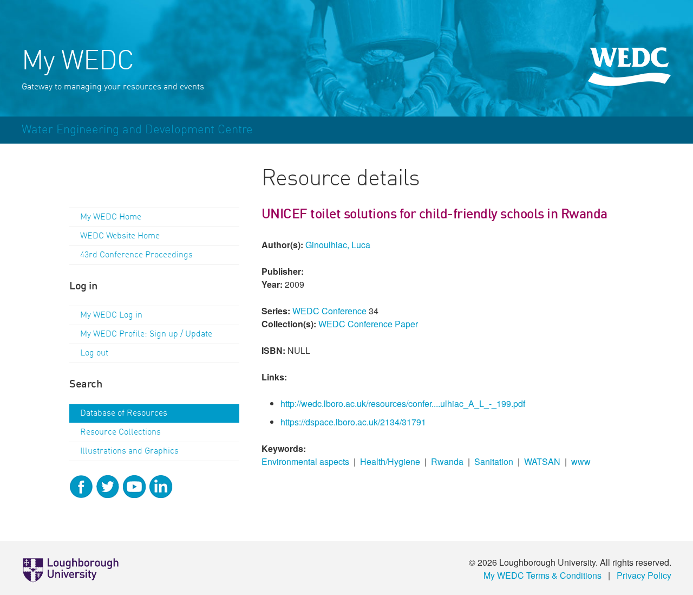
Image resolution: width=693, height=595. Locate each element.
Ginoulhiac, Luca (337, 244)
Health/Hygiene (390, 461)
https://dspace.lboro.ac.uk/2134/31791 (353, 422)
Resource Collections (120, 432)
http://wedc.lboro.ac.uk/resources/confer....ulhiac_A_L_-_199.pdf (402, 403)
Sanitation (493, 461)
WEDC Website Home (120, 236)
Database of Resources (123, 413)
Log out (94, 353)
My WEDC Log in (111, 315)
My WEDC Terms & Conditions (542, 575)
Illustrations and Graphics (129, 451)
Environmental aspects (305, 461)
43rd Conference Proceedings (136, 255)
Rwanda (447, 461)
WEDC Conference (329, 311)
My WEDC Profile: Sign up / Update (146, 334)
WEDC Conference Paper (368, 324)
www (581, 461)
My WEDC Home (110, 217)
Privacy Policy (644, 575)
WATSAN (542, 461)
